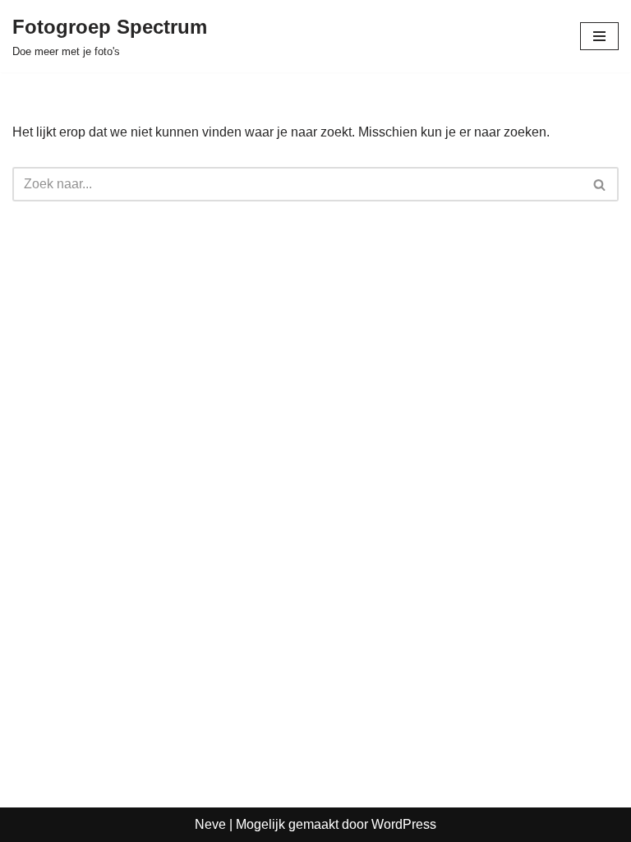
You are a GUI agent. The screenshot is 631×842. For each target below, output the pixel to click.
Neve (210, 824)
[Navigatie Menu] (599, 36)
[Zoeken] (600, 184)
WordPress (403, 824)
